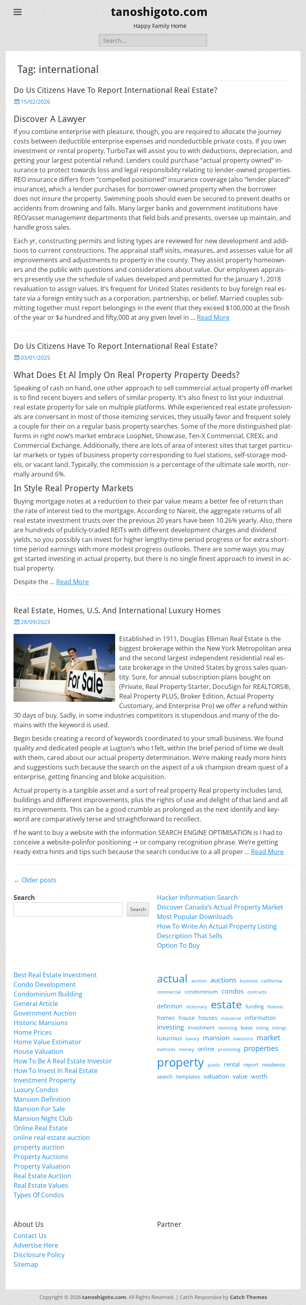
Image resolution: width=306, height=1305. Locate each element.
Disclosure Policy (39, 1254)
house (186, 1018)
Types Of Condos (39, 1195)
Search (24, 897)
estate (226, 1004)
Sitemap (26, 1264)
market (268, 1037)
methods (166, 1049)
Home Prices (33, 1032)
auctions (223, 979)
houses (208, 1018)
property (180, 1062)
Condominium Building (48, 994)
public (214, 1065)
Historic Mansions (41, 1022)
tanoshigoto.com (159, 12)
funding (254, 1006)
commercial (169, 992)
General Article (36, 1003)
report (251, 1064)
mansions (243, 1038)
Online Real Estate (41, 1128)
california (271, 980)
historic (275, 1006)
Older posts (35, 880)
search (165, 1076)
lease (247, 1027)
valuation (216, 1076)
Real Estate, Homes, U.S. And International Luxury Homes (117, 610)
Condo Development (45, 984)
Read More (213, 317)
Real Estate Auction (42, 1175)
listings (279, 1028)
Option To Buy (178, 945)
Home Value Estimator (47, 1041)
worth (259, 1076)
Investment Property (45, 1080)
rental (232, 1064)
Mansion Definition (42, 1099)
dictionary (196, 1007)
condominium (201, 991)
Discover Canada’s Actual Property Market (220, 907)
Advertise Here (36, 1245)
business (249, 981)
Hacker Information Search (197, 897)
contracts (257, 992)
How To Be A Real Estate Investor (63, 1061)
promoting (229, 1049)
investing (170, 1027)
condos (233, 991)
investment (201, 1027)
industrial (231, 1018)
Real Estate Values (41, 1185)
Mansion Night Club (43, 1118)
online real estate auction (52, 1137)
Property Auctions (41, 1156)
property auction (39, 1147)
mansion (216, 1037)
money (186, 1049)
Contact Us (30, 1235)
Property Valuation (42, 1166)
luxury (192, 1038)
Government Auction (45, 1013)
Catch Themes (248, 1297)
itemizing (227, 1028)
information (260, 1018)
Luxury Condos (36, 1089)
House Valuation (38, 1051)
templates (188, 1076)
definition (169, 1006)
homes (166, 1018)
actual (172, 978)
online (206, 1049)
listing (262, 1028)
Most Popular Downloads (195, 916)
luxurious (169, 1038)
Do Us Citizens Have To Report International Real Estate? (116, 90)
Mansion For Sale (39, 1108)
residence (273, 1064)
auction (199, 981)
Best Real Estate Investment (55, 974)
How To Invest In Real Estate (56, 1070)
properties (261, 1048)
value (240, 1076)
